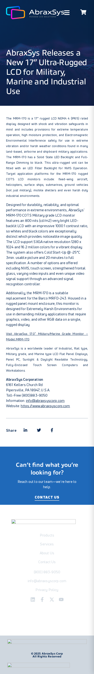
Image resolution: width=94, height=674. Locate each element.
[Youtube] (61, 599)
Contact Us (47, 497)
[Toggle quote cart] (83, 13)
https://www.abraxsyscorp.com (45, 405)
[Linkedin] (32, 599)
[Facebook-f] (42, 599)
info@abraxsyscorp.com (45, 400)
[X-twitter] (51, 599)
